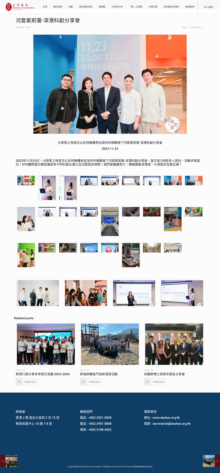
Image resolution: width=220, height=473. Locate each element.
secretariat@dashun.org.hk (172, 423)
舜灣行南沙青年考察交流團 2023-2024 (43, 374)
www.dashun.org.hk (166, 417)
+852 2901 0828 (99, 417)
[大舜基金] (20, 7)
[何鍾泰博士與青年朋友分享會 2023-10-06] (8, 461)
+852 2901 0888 (99, 423)
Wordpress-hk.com (144, 466)
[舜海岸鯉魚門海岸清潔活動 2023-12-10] (211, 461)
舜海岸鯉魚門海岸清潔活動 (99, 374)
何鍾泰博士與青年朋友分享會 (164, 374)
